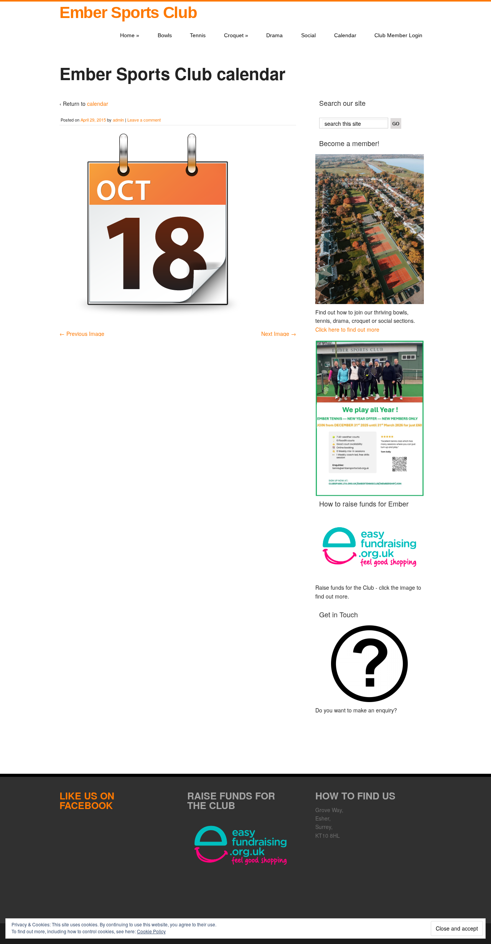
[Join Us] (369, 229)
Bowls (165, 35)
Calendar (345, 35)
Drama (274, 35)
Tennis (198, 35)
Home (129, 35)
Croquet (236, 35)
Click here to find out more (347, 329)
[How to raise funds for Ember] (369, 547)
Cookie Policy (151, 931)
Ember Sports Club (128, 12)
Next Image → (278, 333)
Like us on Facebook (86, 800)
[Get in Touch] (369, 663)
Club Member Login (398, 35)
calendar (97, 103)
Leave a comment (144, 120)
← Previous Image (81, 333)
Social (308, 35)
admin (118, 120)
